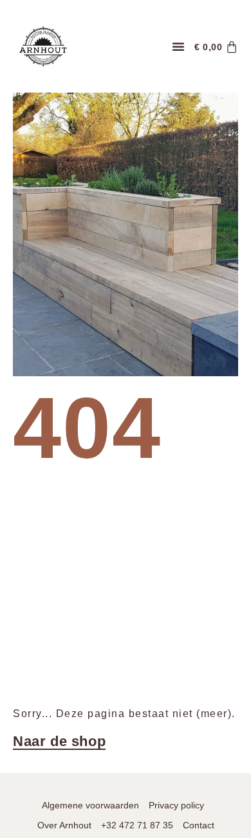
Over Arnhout (64, 825)
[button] (178, 46)
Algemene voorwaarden (90, 805)
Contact (198, 825)
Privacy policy (176, 805)
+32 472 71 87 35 (137, 825)
